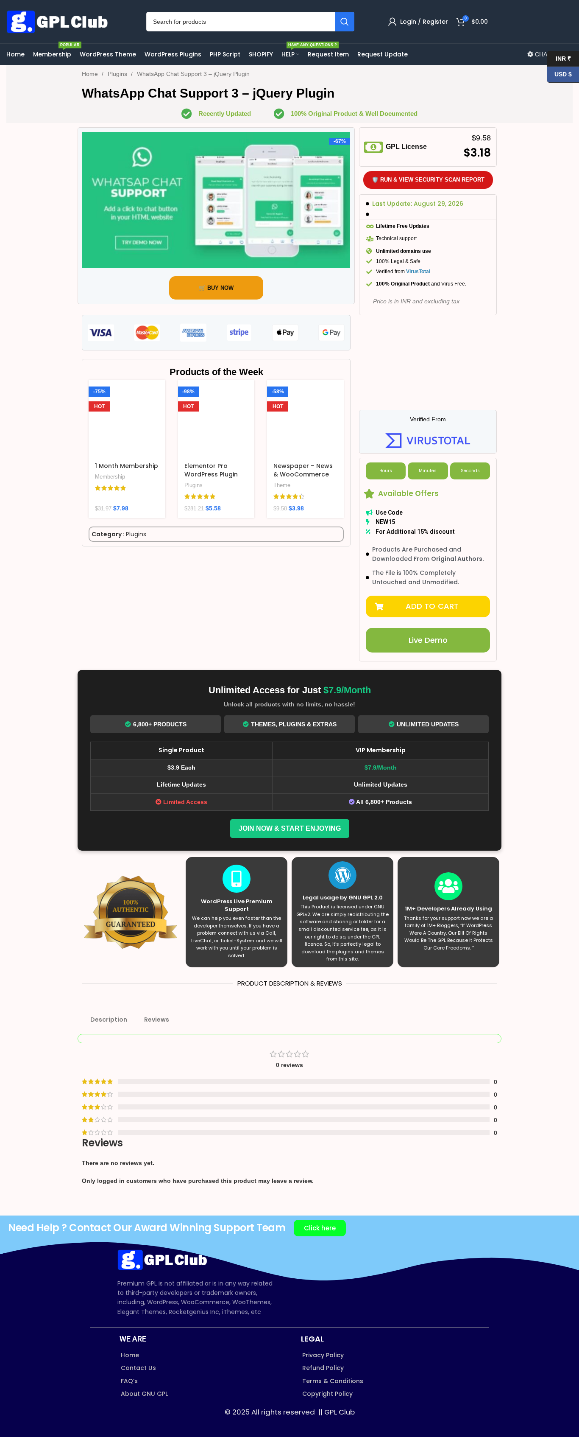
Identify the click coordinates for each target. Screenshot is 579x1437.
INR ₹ (559, 58)
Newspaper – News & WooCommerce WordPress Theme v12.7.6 (303, 478)
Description (108, 1019)
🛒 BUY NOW (216, 288)
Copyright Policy (327, 1393)
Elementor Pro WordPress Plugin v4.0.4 (211, 474)
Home (91, 73)
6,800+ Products (160, 724)
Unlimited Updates (428, 724)
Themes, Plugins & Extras (294, 724)
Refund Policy (323, 1368)
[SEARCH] (344, 21)
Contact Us (138, 1368)
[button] (428, 606)
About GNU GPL (144, 1393)
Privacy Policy (323, 1355)
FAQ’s (129, 1381)
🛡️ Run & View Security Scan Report (428, 179)
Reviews (156, 1019)
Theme (281, 485)
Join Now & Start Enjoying (290, 828)
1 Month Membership (126, 466)
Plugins (118, 73)
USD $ (559, 74)
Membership (110, 476)
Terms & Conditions (332, 1381)
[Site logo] (59, 21)
